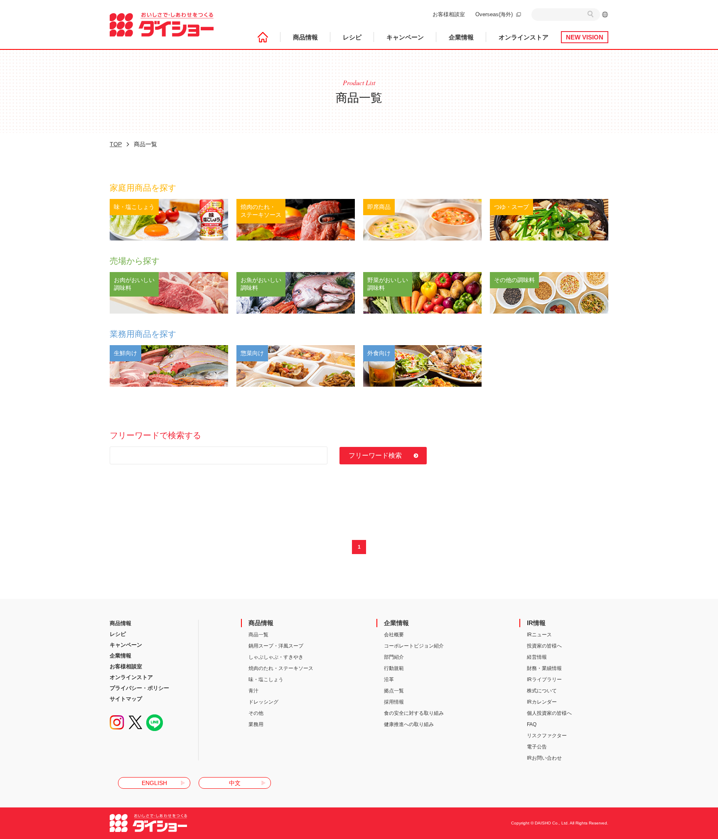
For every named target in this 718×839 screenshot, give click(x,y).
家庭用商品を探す (143, 187)
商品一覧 (258, 635)
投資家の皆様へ (544, 646)
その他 (255, 713)
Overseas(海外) (494, 14)
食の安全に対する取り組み (414, 713)
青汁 (253, 691)
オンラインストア (523, 37)
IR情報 (536, 622)
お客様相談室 (449, 14)
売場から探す (135, 260)
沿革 (389, 679)
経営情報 (537, 657)
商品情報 (305, 37)
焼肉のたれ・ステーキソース (280, 668)
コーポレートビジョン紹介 (414, 646)
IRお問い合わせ (544, 758)
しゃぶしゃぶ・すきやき (275, 657)
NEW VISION (584, 37)
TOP (116, 144)
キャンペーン (405, 37)
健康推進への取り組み (409, 724)
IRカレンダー (542, 702)
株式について (542, 691)
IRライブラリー (544, 679)
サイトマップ (126, 699)
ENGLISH (154, 783)
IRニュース (539, 635)
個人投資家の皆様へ (549, 713)
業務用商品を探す (143, 334)
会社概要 (394, 635)
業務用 (255, 724)
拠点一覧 (394, 691)
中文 (235, 783)
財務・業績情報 (544, 668)
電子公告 (537, 747)
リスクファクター (547, 735)
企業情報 (461, 37)
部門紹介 (394, 657)
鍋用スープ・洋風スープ (275, 646)
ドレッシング (263, 702)
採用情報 (394, 702)
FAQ (531, 724)
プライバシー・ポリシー (139, 688)
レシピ (352, 37)
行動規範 (394, 668)
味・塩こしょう (265, 679)
